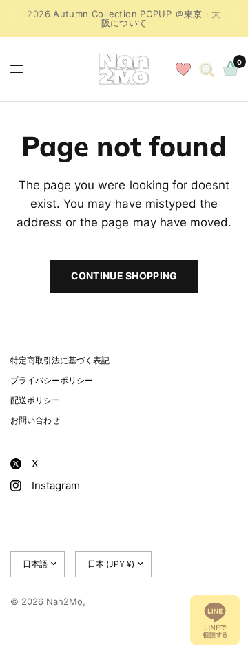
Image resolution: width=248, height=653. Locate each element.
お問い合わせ (35, 420)
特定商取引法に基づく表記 (60, 360)
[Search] (207, 69)
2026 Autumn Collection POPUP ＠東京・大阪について (123, 18)
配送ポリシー (35, 400)
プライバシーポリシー (51, 380)
